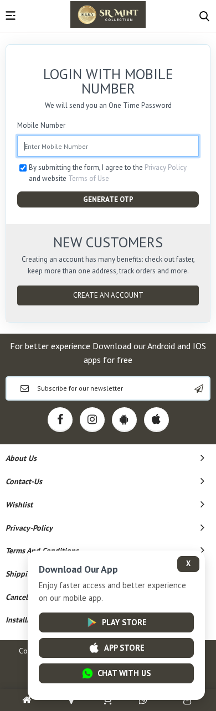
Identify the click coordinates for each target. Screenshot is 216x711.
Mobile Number (41, 125)
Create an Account (108, 295)
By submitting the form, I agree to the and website (108, 173)
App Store (124, 647)
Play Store (124, 622)
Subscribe (198, 388)
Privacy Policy (166, 167)
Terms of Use (88, 178)
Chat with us (124, 673)
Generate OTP (108, 199)
